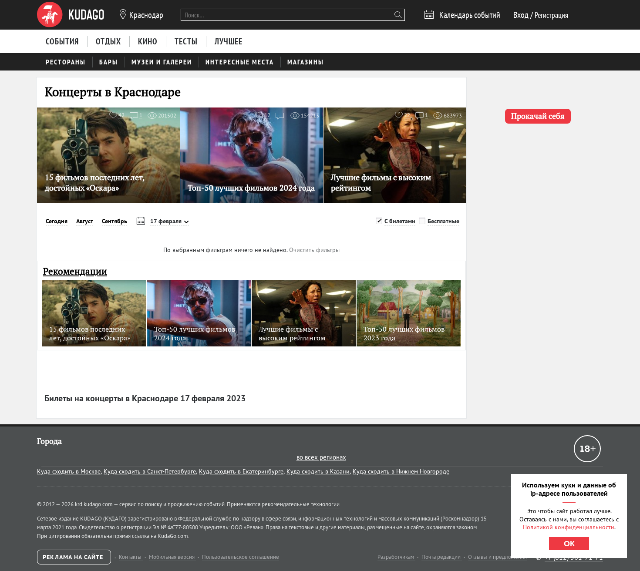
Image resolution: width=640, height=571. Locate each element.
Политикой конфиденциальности (568, 527)
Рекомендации (75, 271)
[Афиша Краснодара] (70, 15)
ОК (569, 543)
